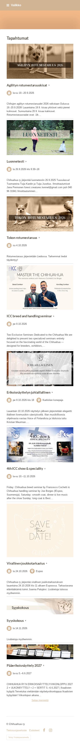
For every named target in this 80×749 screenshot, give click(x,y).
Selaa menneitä (40, 700)
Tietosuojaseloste (16, 730)
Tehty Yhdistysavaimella (18, 737)
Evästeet (34, 730)
